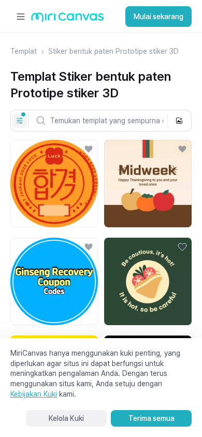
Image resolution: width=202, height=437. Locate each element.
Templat (23, 51)
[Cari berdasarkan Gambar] (179, 120)
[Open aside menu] (20, 16)
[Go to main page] (67, 19)
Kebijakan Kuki (33, 394)
